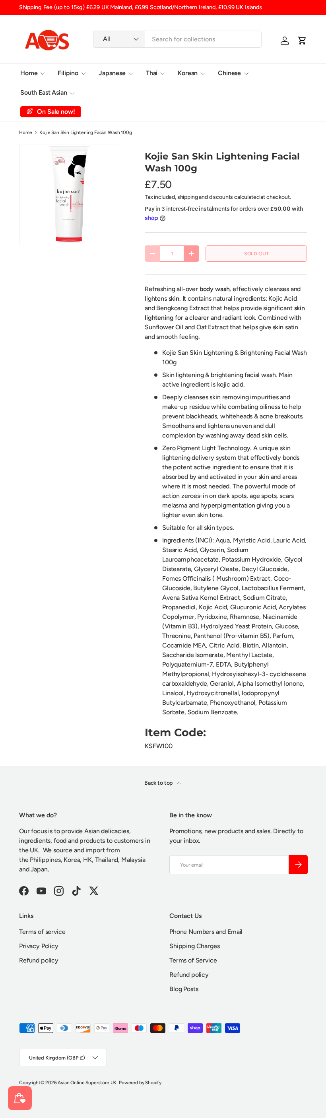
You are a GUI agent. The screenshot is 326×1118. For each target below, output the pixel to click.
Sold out (256, 254)
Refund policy (38, 960)
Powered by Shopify (140, 1082)
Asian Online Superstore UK (87, 1082)
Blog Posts (183, 989)
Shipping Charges (194, 946)
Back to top (159, 783)
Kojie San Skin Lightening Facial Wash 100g (85, 132)
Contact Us (156, 92)
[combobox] (177, 39)
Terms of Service (193, 960)
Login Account (107, 92)
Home (25, 132)
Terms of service (42, 931)
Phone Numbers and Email (206, 931)
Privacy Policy (38, 946)
